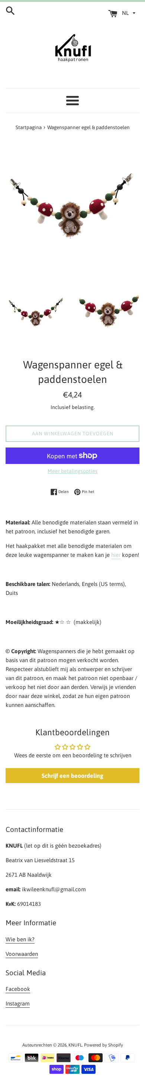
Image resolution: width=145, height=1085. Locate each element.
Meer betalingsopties (72, 471)
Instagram (18, 1003)
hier (115, 555)
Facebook (18, 989)
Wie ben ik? (20, 939)
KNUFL (75, 1045)
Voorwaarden (22, 954)
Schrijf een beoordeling (72, 775)
